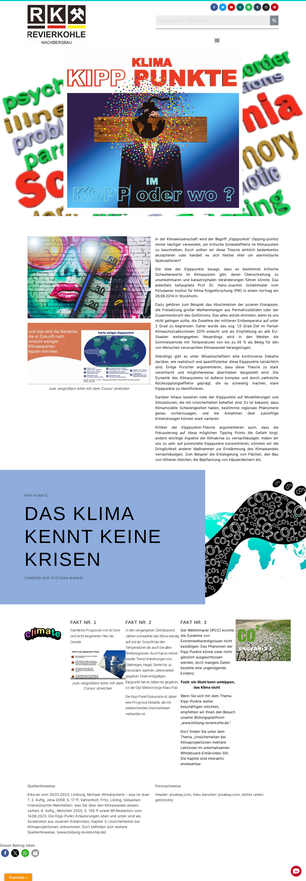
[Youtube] (231, 7)
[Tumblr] (257, 7)
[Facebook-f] (214, 7)
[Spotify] (249, 7)
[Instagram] (266, 7)
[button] (217, 40)
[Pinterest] (274, 7)
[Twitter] (223, 7)
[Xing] (240, 7)
